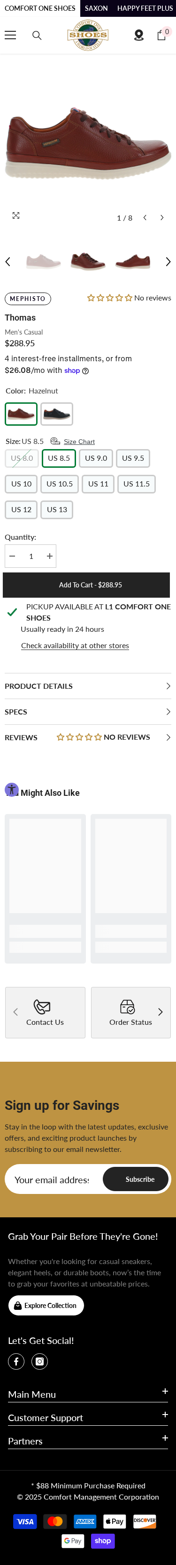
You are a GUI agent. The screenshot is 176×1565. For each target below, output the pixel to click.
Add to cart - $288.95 (94, 585)
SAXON (96, 8)
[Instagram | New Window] (39, 1361)
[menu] (10, 35)
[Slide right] (160, 1012)
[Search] (37, 35)
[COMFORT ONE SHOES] (88, 35)
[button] (145, 217)
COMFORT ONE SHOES (40, 8)
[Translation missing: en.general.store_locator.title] (139, 35)
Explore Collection (50, 1305)
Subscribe (140, 1179)
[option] (88, 144)
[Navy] (56, 414)
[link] (45, 931)
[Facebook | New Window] (16, 1361)
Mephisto (28, 298)
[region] (88, 626)
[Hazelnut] (21, 414)
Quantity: (20, 536)
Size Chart (79, 441)
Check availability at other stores (75, 645)
